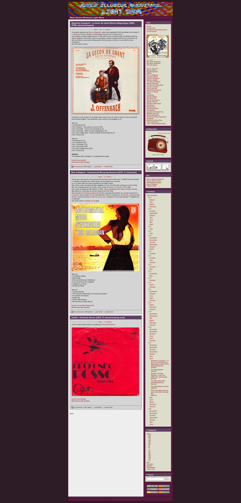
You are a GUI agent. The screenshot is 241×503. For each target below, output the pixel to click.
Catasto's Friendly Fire (155, 112)
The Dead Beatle (157, 369)
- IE (149, 445)
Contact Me (151, 28)
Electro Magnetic (95, 32)
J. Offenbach (76, 34)
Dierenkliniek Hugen (154, 182)
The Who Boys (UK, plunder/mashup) (158, 381)
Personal (150, 464)
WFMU (149, 73)
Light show (151, 469)
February (153, 206)
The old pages (152, 65)
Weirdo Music (152, 70)
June (151, 220)
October (153, 211)
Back (71, 413)
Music (96, 29)
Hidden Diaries (152, 102)
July (151, 202)
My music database (154, 61)
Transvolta (124, 195)
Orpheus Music (152, 77)
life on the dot (152, 88)
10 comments (78, 312)
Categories (152, 430)
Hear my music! (152, 35)
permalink (98, 166)
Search (150, 475)
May (151, 222)
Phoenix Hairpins (153, 78)
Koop (149, 93)
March (152, 204)
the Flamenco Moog (89, 193)
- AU (149, 435)
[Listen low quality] (79, 160)
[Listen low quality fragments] (83, 305)
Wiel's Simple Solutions (155, 179)
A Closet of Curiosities (155, 85)
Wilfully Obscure (153, 113)
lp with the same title (97, 197)
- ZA (149, 459)
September (153, 213)
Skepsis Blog (151, 186)
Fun (148, 462)
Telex (93, 195)
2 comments (78, 407)
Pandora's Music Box (154, 120)
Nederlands (151, 467)
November (153, 240)
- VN (149, 457)
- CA (149, 439)
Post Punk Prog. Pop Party (156, 117)
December (153, 238)
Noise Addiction (153, 122)
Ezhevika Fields (152, 108)
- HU (149, 444)
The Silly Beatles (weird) (160, 386)
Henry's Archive (152, 87)
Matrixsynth (151, 107)
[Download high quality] (81, 162)
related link (108, 166)
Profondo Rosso (109, 324)
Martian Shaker (152, 80)
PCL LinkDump (152, 75)
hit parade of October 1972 (116, 187)
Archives (151, 191)
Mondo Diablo (152, 97)
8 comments (78, 166)
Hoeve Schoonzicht (154, 181)
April (151, 224)
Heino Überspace (153, 115)
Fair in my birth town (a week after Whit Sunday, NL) (159, 391)
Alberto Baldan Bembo (129, 189)
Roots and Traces (153, 100)
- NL (149, 452)
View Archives (152, 195)
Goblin (74, 324)
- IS (149, 447)
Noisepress (151, 110)
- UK (149, 454)
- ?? (149, 461)
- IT (104, 29)
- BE (149, 437)
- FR (100, 29)
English (108, 29)
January (152, 262)
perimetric (150, 95)
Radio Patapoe (152, 184)
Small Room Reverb (154, 90)
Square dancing (152, 83)
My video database (153, 63)
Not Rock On (151, 98)
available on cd (89, 201)
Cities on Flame (152, 92)
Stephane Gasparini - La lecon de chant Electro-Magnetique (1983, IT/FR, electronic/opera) (160, 363)
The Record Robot (153, 82)
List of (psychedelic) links (156, 123)
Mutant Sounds (152, 71)
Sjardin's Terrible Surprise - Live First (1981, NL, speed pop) (159, 375)
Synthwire (150, 105)
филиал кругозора (154, 103)
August (152, 200)
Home (149, 26)
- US (149, 455)
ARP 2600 (109, 191)
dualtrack (150, 118)
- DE (149, 440)
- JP (149, 450)
